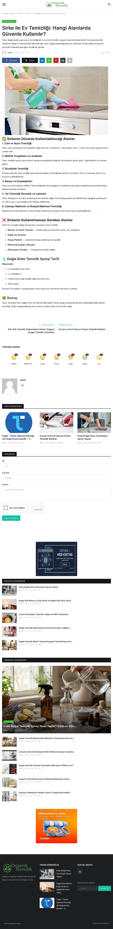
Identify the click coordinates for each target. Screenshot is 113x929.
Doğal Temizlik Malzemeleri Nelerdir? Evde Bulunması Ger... (47, 738)
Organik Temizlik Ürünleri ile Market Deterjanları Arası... (45, 779)
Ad (3, 461)
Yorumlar (9, 454)
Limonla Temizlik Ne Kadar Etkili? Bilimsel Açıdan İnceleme (46, 752)
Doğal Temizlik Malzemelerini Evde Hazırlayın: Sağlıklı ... (45, 628)
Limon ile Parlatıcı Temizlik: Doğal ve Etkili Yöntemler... (44, 614)
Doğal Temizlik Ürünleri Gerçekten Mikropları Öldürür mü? (46, 765)
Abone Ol (104, 888)
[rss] (80, 871)
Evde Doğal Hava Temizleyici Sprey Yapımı (92, 437)
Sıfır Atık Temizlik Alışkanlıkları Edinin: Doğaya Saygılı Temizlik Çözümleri (31, 331)
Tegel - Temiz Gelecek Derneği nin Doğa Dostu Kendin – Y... (18, 437)
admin (10, 52)
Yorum (5, 484)
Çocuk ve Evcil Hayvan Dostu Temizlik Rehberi (82, 329)
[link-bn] (56, 559)
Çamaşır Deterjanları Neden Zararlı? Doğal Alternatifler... (45, 792)
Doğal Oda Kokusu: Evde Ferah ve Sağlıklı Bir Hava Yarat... (45, 600)
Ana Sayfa (5, 13)
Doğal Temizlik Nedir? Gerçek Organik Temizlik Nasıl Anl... (46, 641)
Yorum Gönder (11, 518)
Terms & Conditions (101, 923)
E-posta (5, 472)
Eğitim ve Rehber (17, 13)
